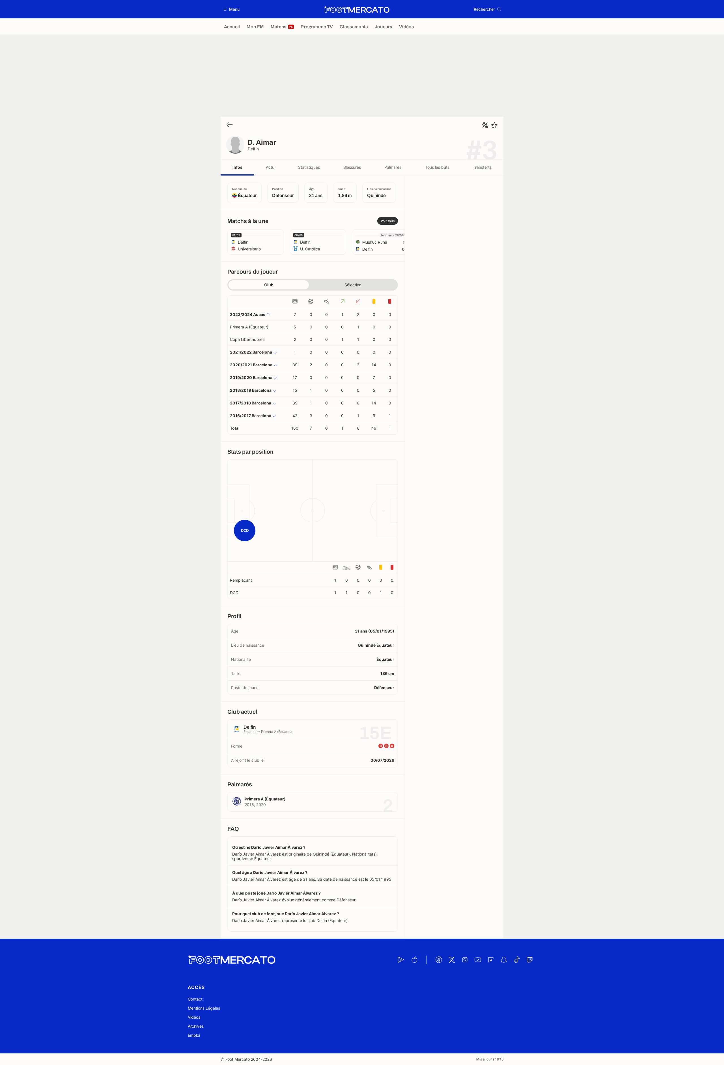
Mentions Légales (204, 1008)
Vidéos (194, 1017)
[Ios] (414, 960)
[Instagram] (464, 960)
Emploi (194, 1035)
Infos (237, 167)
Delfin (253, 148)
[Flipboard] (490, 960)
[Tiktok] (516, 960)
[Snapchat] (503, 960)
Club (268, 284)
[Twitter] (451, 960)
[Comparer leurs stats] (485, 125)
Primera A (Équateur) (249, 326)
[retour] (229, 125)
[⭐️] (494, 125)
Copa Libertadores (247, 339)
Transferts (482, 167)
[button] (232, 9)
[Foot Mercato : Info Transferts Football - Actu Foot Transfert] (356, 9)
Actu (270, 167)
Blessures (352, 167)
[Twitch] (529, 960)
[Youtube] (477, 960)
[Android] (401, 960)
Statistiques (309, 167)
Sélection (352, 284)
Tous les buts (437, 167)
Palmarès (392, 167)
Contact (195, 999)
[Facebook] (438, 960)
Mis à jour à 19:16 (489, 1059)
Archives (196, 1026)
